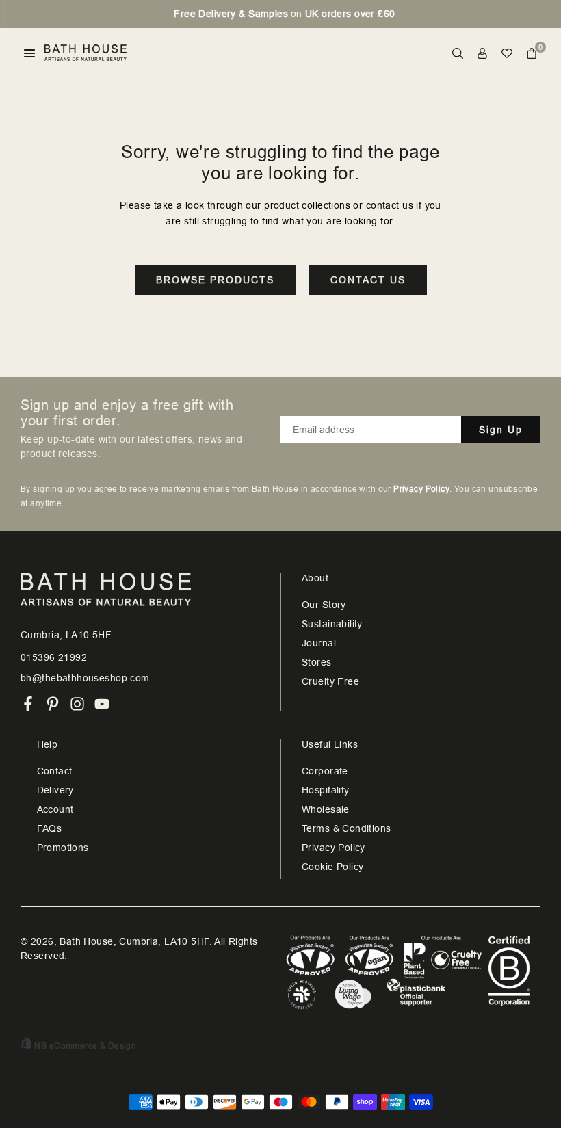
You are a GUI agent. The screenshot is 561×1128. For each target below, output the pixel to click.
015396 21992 (54, 657)
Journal (319, 643)
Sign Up (501, 429)
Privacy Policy (333, 847)
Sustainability (332, 623)
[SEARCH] (457, 53)
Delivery (55, 790)
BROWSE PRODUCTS (215, 279)
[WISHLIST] (507, 53)
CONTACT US (368, 279)
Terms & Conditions (346, 828)
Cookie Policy (332, 866)
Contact (55, 770)
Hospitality (326, 790)
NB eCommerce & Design (85, 1046)
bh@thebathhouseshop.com (85, 678)
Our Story (324, 604)
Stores (317, 662)
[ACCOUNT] (482, 53)
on (280, 13)
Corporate (325, 770)
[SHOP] (29, 53)
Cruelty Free (330, 681)
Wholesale (326, 809)
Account (55, 809)
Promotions (63, 847)
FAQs (49, 828)
